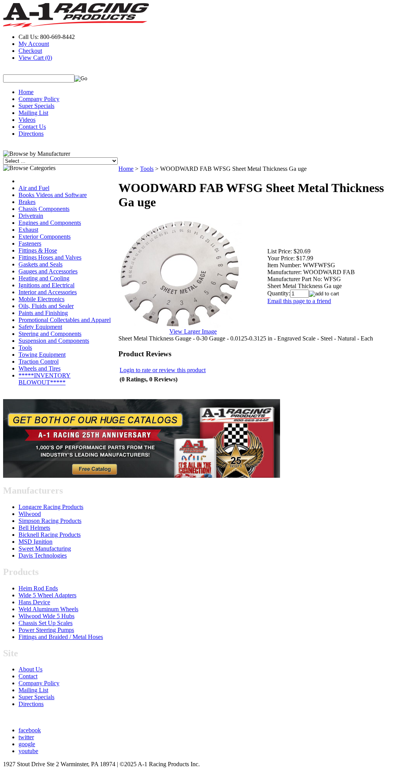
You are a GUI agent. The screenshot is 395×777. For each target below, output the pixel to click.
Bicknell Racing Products (50, 534)
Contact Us (32, 126)
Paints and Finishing (43, 313)
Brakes (27, 202)
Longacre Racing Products (51, 507)
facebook (30, 730)
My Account (34, 43)
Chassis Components (44, 209)
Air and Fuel (34, 188)
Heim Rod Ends (38, 588)
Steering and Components (50, 333)
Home (26, 92)
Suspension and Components (54, 340)
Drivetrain (31, 215)
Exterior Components (45, 236)
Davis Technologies (43, 555)
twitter (26, 737)
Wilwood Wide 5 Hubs (46, 616)
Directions (31, 133)
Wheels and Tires (40, 368)
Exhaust (28, 229)
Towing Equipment (42, 354)
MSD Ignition (35, 541)
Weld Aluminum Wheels (48, 609)
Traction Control (39, 361)
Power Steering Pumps (46, 630)
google (27, 744)
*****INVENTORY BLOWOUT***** (45, 379)
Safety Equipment (40, 327)
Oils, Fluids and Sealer (46, 306)
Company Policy (39, 99)
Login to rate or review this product (163, 370)
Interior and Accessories (48, 292)
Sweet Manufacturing (45, 548)
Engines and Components (50, 222)
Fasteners (30, 243)
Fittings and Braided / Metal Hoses (61, 637)
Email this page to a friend (299, 301)
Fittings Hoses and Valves (50, 257)
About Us (30, 669)
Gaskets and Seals (40, 264)
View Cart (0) (35, 57)
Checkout (30, 50)
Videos (27, 119)
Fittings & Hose (38, 250)
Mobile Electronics (41, 299)
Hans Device (34, 602)
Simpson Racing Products (50, 520)
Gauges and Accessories (48, 271)
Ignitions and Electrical (46, 285)
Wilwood (30, 514)
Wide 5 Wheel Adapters (47, 595)
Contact (28, 676)
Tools (25, 347)
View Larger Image (193, 331)
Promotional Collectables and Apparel (65, 320)
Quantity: (278, 293)
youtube (28, 751)
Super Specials (36, 106)
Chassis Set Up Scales (46, 623)
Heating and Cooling (44, 278)
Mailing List (33, 113)
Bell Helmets (34, 527)
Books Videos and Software (53, 195)
